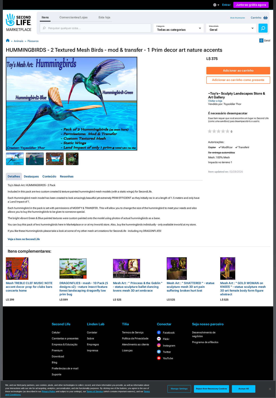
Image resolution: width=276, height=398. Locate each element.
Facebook (168, 332)
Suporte (56, 374)
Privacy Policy (48, 391)
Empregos (93, 344)
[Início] (8, 41)
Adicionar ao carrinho (238, 70)
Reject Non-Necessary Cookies (211, 389)
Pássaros (33, 41)
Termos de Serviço (132, 332)
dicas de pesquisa (237, 18)
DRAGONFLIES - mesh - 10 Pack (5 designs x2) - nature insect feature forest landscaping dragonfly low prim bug (84, 288)
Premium (57, 350)
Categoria (160, 26)
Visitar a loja (215, 100)
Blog (54, 362)
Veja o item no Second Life (24, 239)
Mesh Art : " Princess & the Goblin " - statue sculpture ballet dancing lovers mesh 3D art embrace (137, 286)
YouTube (167, 358)
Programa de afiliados (205, 342)
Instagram (168, 345)
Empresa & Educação (64, 344)
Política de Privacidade (135, 338)
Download (58, 356)
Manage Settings (179, 389)
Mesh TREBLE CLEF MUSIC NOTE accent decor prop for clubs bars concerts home (29, 286)
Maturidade (213, 26)
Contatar (92, 332)
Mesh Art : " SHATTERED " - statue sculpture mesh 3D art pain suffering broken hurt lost (191, 286)
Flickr (165, 338)
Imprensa (92, 350)
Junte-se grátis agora (251, 5)
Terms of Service (95, 391)
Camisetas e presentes (65, 338)
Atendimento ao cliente (135, 344)
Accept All (243, 389)
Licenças (127, 350)
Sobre (90, 338)
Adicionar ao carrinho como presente (238, 80)
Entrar (226, 5)
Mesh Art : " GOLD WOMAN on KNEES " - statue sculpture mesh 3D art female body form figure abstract (243, 288)
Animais (18, 41)
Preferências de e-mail (65, 368)
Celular (56, 332)
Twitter (166, 351)
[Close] (270, 389)
